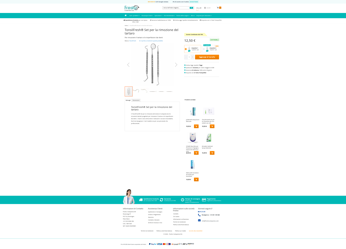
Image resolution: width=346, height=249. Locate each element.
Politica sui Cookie (180, 231)
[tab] (128, 100)
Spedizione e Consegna (155, 212)
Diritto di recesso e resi (155, 222)
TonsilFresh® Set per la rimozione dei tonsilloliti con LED (208, 121)
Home (126, 25)
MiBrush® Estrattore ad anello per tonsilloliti (192, 174)
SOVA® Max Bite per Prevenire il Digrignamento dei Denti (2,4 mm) (192, 147)
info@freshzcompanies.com (210, 221)
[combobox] (178, 7)
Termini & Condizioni (179, 222)
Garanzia (151, 217)
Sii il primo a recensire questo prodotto (151, 41)
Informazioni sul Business (181, 219)
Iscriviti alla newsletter (196, 231)
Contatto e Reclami (153, 220)
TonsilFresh (132, 41)
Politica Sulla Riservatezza (181, 224)
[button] (128, 64)
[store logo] (132, 8)
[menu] (173, 15)
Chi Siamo (176, 216)
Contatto (175, 214)
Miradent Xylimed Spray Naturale (207, 147)
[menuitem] (126, 15)
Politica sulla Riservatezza (164, 231)
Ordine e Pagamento (154, 214)
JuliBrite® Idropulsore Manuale (192, 120)
